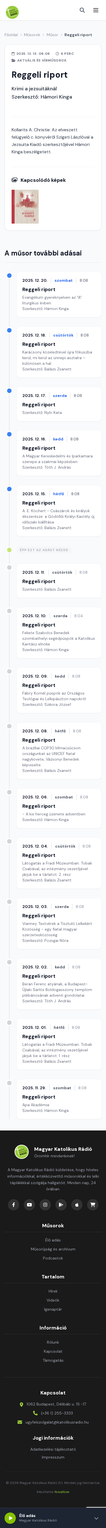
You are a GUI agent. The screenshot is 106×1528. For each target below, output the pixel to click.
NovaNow (62, 1492)
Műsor (52, 34)
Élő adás (53, 1240)
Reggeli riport (38, 289)
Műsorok (32, 34)
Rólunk (53, 1342)
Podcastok (53, 1258)
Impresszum (53, 1457)
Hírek (53, 1291)
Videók (53, 1300)
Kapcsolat (53, 1351)
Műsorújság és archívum (53, 1249)
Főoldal (11, 34)
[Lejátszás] (10, 1518)
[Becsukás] (96, 1518)
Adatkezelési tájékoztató (53, 1449)
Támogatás (53, 1360)
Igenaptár (53, 1309)
